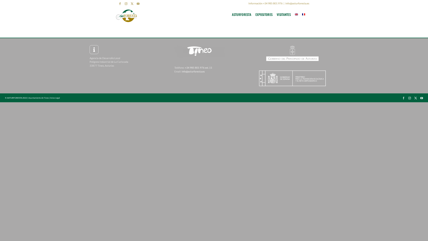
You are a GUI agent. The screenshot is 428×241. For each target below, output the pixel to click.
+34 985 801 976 (198, 67)
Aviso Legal (55, 98)
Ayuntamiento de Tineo (38, 98)
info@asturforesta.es (297, 3)
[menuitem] (296, 14)
